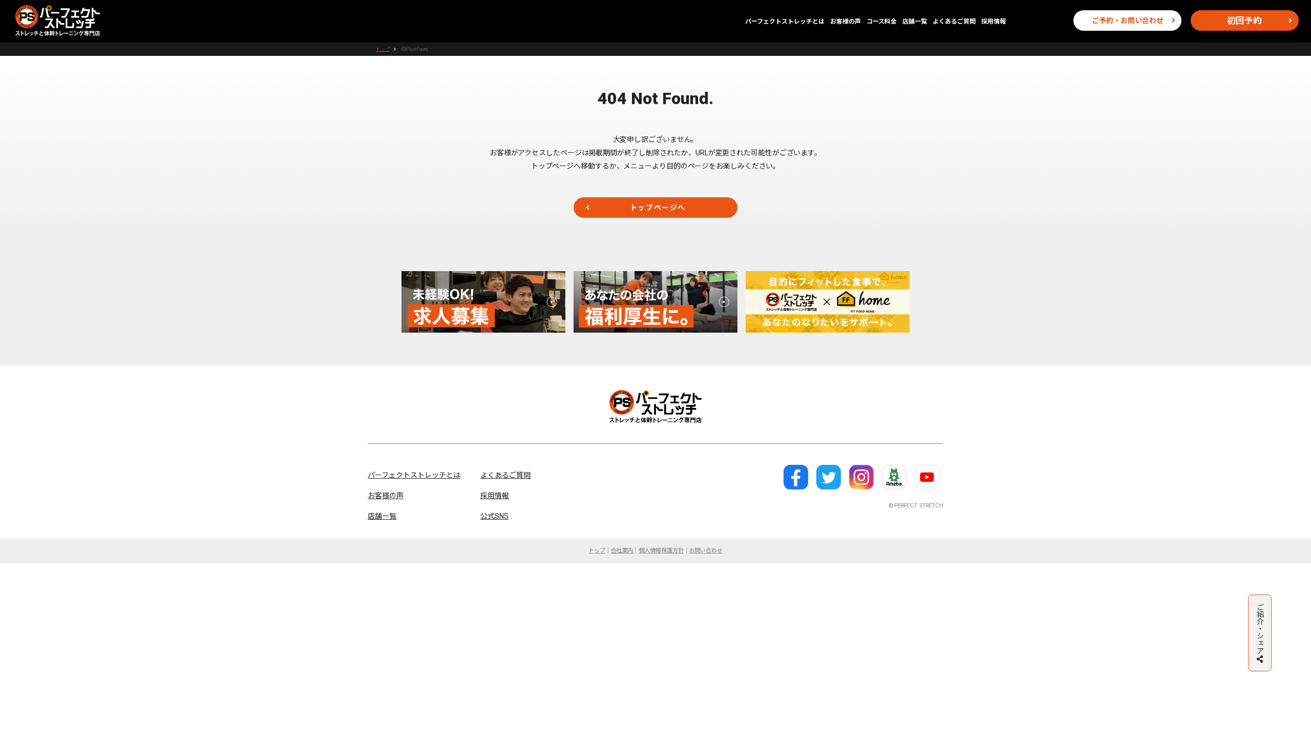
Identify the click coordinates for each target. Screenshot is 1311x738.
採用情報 (993, 21)
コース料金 (881, 21)
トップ (383, 49)
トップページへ (658, 207)
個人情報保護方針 (661, 550)
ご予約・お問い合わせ (1128, 20)
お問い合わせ (705, 550)
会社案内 (622, 550)
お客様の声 (845, 21)
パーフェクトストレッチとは (784, 21)
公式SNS (494, 516)
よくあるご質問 (954, 21)
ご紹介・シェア (1260, 628)
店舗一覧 (914, 21)
